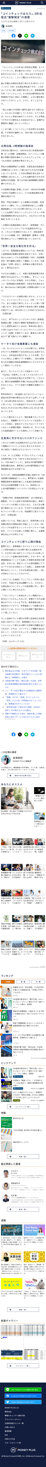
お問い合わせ (10, 1427)
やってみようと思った (8, 656)
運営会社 (8, 1411)
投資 (3, 30)
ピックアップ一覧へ (23, 1107)
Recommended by (35, 967)
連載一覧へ (23, 1310)
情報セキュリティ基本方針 (15, 1415)
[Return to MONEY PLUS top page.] (23, 2)
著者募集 (8, 1431)
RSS (6, 1435)
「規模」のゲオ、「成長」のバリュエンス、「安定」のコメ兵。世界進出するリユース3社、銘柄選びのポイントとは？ (23, 700)
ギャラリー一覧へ (23, 1366)
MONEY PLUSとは (12, 1407)
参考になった (23, 656)
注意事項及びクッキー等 (14, 1423)
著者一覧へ (23, 1209)
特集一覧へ (23, 1157)
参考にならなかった (37, 656)
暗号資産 (12, 30)
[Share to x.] (20, 36)
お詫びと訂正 (10, 1439)
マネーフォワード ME (13, 1443)
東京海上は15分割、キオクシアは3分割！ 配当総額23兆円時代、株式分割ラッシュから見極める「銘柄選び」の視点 (23, 674)
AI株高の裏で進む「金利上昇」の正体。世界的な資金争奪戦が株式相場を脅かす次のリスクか (23, 684)
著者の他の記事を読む (23, 775)
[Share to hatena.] (33, 36)
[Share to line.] (26, 36)
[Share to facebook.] (13, 36)
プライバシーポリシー (13, 1419)
